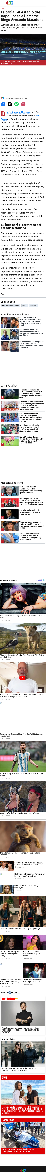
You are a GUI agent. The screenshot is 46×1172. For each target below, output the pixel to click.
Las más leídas (9, 385)
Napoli (24, 305)
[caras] (23, 1078)
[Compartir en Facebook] (3, 104)
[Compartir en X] (10, 104)
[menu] (2, 3)
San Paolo (33, 305)
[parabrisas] (23, 1120)
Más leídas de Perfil (12, 482)
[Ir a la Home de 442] (9, 4)
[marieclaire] (23, 1039)
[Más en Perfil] (14, 992)
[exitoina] (23, 999)
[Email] (23, 104)
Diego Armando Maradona (10, 305)
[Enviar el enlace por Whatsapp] (16, 104)
